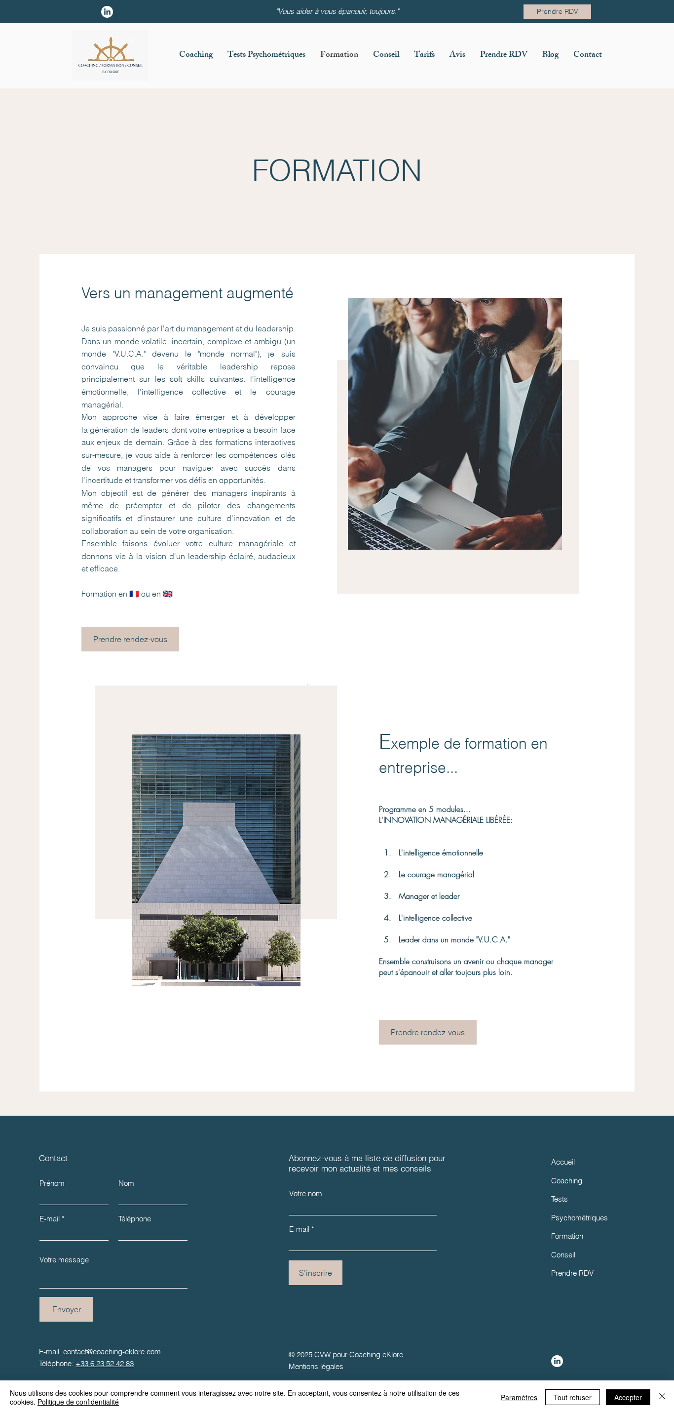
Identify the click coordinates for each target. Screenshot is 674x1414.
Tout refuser (573, 1397)
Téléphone (134, 1218)
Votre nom (305, 1193)
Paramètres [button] (519, 1397)
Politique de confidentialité (78, 1402)
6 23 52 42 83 (112, 1363)
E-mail (49, 1218)
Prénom (52, 1183)
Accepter (628, 1397)
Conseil (563, 1254)
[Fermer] (662, 1397)
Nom (126, 1183)
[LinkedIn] (557, 1361)
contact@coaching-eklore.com (112, 1351)
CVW (322, 1354)
